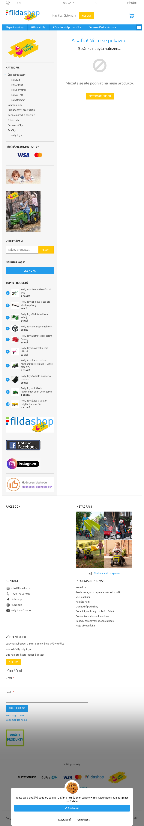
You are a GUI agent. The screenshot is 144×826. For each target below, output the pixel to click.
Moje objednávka (84, 626)
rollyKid (14, 80)
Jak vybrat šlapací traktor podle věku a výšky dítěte (33, 644)
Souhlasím (72, 808)
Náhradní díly (13, 105)
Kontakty (66, 3)
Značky (10, 130)
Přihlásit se (15, 708)
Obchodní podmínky (85, 607)
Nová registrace (13, 715)
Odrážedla (12, 120)
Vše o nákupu (81, 597)
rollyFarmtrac (17, 90)
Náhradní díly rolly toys (17, 649)
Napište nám (81, 602)
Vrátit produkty (70, 764)
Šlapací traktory (15, 75)
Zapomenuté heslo (15, 720)
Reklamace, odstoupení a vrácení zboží (96, 592)
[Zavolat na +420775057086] (9, 3)
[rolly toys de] (115, 777)
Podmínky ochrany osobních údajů (93, 611)
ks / (28, 270)
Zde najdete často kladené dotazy (23, 655)
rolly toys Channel (20, 610)
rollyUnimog (16, 100)
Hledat (85, 15)
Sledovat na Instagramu (105, 573)
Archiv (11, 662)
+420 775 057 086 (19, 594)
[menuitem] (13, 27)
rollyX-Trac (16, 95)
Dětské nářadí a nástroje (20, 115)
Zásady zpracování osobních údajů (93, 621)
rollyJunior (16, 85)
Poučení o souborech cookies (91, 616)
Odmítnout (82, 819)
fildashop (15, 599)
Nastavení (63, 820)
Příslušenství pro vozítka (20, 110)
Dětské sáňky (13, 125)
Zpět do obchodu (98, 96)
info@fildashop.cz (20, 588)
